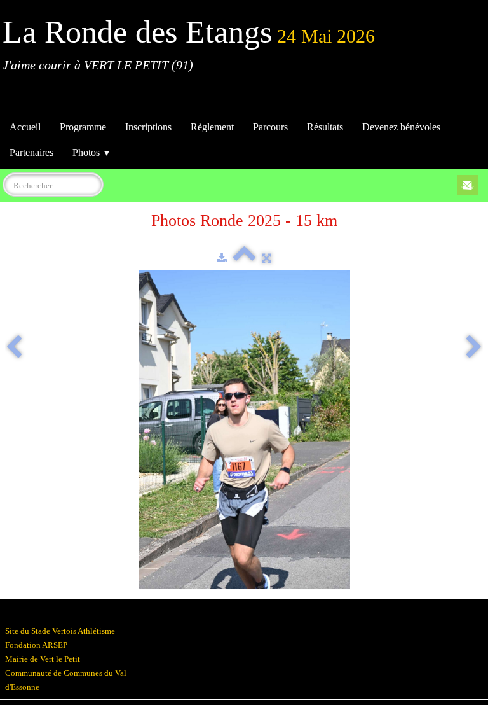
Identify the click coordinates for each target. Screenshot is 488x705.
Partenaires (31, 152)
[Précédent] (14, 348)
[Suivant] (474, 348)
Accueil (25, 127)
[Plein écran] (266, 258)
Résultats (325, 127)
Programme (83, 127)
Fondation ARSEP (36, 645)
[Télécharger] (222, 258)
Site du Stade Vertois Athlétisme (60, 631)
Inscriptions (148, 127)
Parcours (270, 127)
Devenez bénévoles (401, 127)
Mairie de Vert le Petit (42, 659)
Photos (91, 152)
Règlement (212, 127)
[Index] (244, 258)
